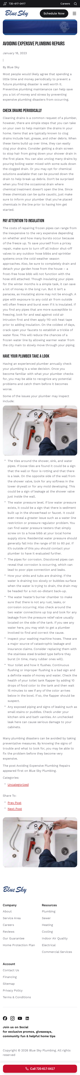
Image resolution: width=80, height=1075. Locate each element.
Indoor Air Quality (55, 938)
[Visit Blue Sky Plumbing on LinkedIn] (27, 1018)
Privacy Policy (13, 990)
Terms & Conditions (17, 997)
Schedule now (54, 13)
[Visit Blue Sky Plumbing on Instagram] (12, 1018)
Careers (8, 924)
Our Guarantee (13, 938)
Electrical (49, 945)
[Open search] (75, 4)
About (7, 911)
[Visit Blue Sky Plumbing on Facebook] (5, 1018)
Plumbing (48, 911)
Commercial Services (57, 951)
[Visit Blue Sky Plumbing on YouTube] (20, 1018)
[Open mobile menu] (74, 13)
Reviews (8, 931)
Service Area (12, 918)
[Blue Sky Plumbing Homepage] (17, 13)
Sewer (46, 918)
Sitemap (9, 983)
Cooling (47, 931)
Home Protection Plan (19, 945)
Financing (10, 977)
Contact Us (11, 970)
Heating (47, 924)
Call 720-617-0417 (42, 1068)
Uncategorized (18, 784)
